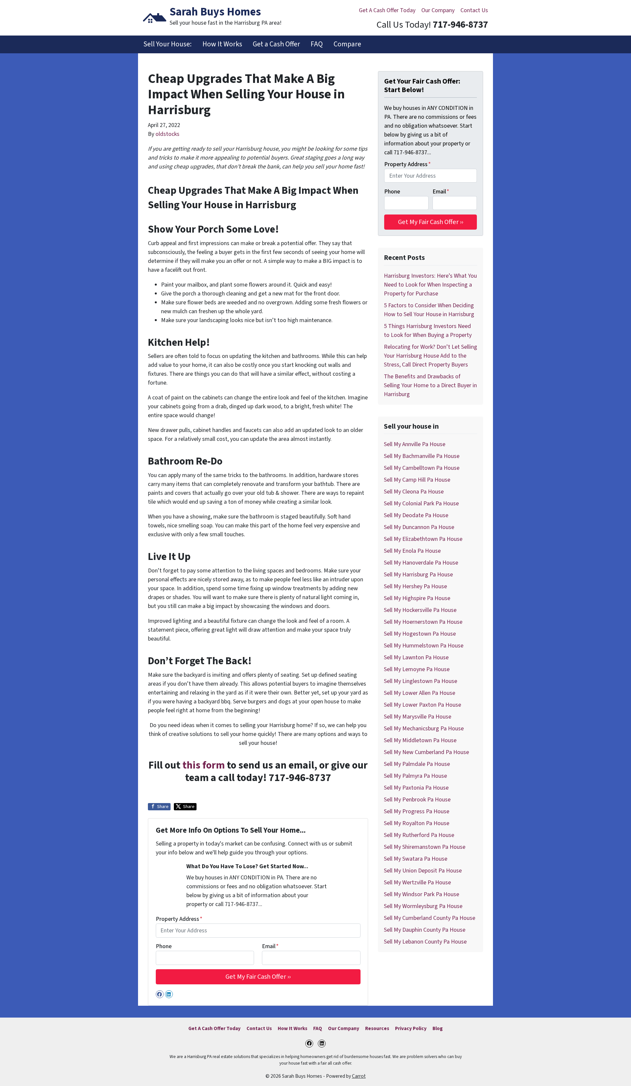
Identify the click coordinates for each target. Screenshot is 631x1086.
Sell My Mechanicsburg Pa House (424, 728)
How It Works (222, 44)
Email (270, 946)
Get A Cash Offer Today (387, 10)
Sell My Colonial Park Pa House (421, 503)
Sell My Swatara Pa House (415, 859)
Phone (164, 946)
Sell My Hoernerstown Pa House (423, 622)
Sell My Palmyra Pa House (415, 776)
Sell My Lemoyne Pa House (417, 669)
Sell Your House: (167, 44)
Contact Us (474, 10)
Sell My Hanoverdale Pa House (421, 563)
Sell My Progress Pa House (416, 811)
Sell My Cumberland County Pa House (429, 918)
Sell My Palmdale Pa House (417, 764)
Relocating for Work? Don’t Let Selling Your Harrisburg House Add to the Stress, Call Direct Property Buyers (430, 356)
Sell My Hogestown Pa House (420, 634)
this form (203, 765)
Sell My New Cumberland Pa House (426, 752)
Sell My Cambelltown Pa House (421, 468)
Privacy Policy (411, 1028)
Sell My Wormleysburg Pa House (423, 906)
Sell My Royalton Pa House (416, 823)
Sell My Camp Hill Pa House (417, 480)
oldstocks (167, 134)
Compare (347, 44)
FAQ (317, 44)
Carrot (359, 1076)
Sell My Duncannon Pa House (419, 527)
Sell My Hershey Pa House (415, 586)
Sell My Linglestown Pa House (420, 681)
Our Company (438, 10)
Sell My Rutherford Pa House (419, 835)
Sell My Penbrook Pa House (417, 800)
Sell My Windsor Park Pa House (421, 894)
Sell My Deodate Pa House (416, 515)
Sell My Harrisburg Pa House (418, 574)
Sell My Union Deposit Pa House (423, 871)
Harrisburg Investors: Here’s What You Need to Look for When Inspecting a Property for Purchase (430, 285)
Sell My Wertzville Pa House (417, 882)
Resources (377, 1028)
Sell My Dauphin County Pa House (424, 930)
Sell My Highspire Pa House (417, 598)
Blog (437, 1028)
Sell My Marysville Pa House (417, 717)
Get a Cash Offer (276, 44)
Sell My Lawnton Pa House (416, 657)
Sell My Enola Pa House (412, 551)
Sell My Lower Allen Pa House (419, 693)
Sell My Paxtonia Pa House (416, 788)
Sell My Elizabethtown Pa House (423, 539)
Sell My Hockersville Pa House (420, 610)
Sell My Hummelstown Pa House (423, 646)
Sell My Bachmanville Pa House (421, 456)
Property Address (179, 919)
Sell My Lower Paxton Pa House (422, 705)
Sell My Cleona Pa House (414, 492)
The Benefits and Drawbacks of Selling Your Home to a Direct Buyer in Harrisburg (430, 385)
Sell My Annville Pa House (414, 444)
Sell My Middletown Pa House (420, 740)
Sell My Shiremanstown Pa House (424, 847)
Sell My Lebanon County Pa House (425, 942)
